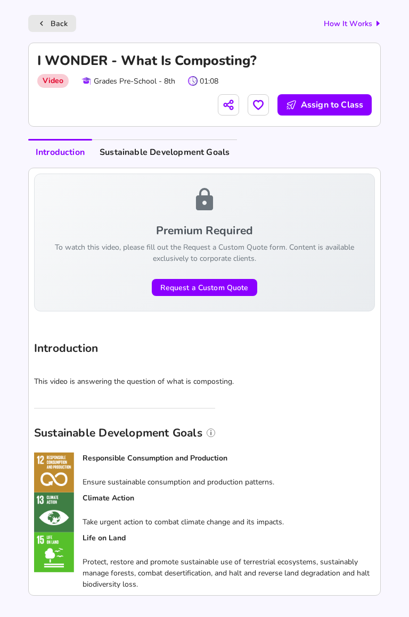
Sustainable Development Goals (165, 152)
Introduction (60, 152)
